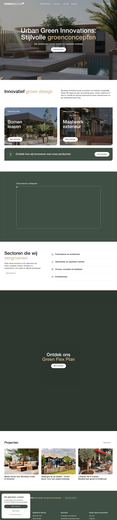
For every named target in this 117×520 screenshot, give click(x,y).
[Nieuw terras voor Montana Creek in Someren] (21, 461)
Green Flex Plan (37, 515)
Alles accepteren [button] (16, 506)
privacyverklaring (22, 502)
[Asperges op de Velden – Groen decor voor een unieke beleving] (58, 461)
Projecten (92, 518)
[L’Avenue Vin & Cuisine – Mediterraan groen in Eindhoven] (95, 461)
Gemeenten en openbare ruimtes (69, 262)
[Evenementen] (53, 277)
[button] (51, 4)
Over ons (91, 515)
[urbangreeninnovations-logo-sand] (14, 4)
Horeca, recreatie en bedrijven (68, 269)
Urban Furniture (37, 518)
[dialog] (16, 506)
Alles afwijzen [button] (16, 511)
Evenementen (61, 277)
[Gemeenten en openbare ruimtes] (53, 262)
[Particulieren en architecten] (53, 254)
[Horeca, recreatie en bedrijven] (53, 269)
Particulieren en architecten (67, 254)
